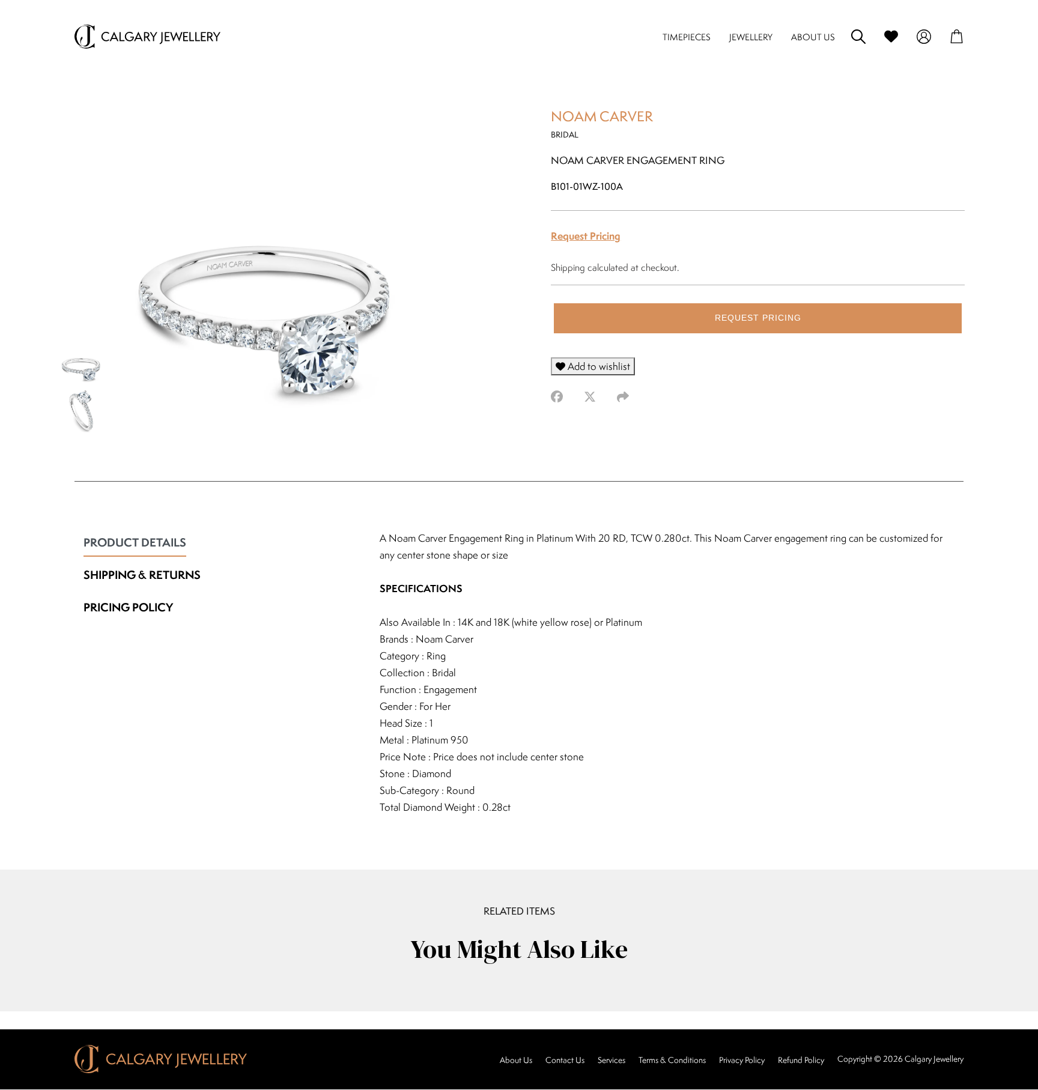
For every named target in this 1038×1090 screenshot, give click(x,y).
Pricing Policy (128, 607)
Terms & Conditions (672, 1060)
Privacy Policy (742, 1060)
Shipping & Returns (142, 575)
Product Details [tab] (134, 542)
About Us (516, 1060)
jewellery (750, 37)
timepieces (687, 37)
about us (813, 37)
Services (611, 1060)
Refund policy (801, 1060)
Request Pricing (586, 236)
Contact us (564, 1060)
